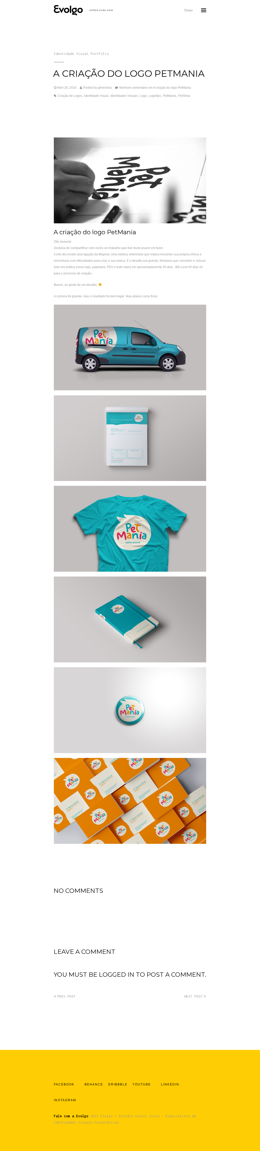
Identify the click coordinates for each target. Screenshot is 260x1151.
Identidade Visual (71, 54)
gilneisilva (105, 87)
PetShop (184, 96)
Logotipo (155, 96)
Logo (143, 96)
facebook (64, 1084)
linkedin (170, 1084)
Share (188, 10)
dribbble (117, 1084)
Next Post (193, 996)
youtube (142, 1084)
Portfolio (100, 54)
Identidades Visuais (124, 96)
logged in (116, 974)
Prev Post (66, 996)
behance (94, 1084)
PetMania (169, 96)
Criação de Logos (70, 96)
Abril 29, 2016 (66, 87)
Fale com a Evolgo (71, 1116)
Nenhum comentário (155, 87)
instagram (65, 1100)
